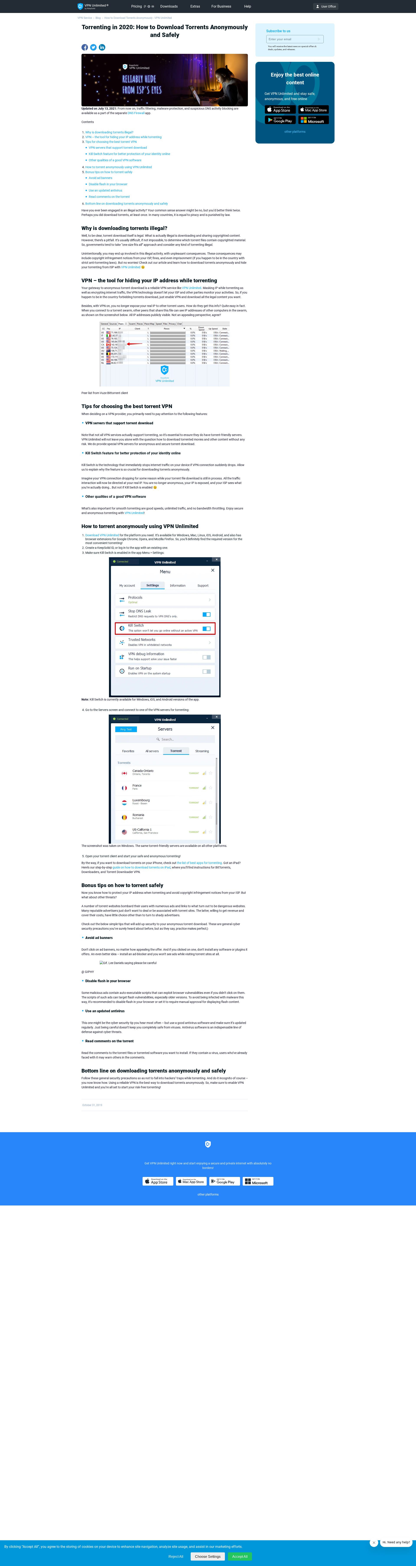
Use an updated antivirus (105, 190)
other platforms (295, 131)
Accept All (240, 1556)
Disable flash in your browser (108, 184)
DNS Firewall (136, 113)
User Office (328, 6)
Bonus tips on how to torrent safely (108, 172)
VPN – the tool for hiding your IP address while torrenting (123, 137)
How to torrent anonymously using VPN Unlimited (118, 167)
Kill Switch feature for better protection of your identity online (129, 154)
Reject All (176, 1556)
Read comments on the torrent (109, 196)
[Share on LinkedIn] (102, 47)
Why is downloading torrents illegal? (109, 132)
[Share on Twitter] (93, 47)
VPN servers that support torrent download (118, 147)
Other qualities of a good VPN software (115, 160)
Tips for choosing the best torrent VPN (111, 142)
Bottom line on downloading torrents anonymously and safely (126, 203)
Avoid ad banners (100, 178)
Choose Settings (208, 1556)
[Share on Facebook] (84, 47)
